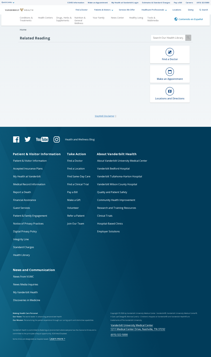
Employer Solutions (108, 231)
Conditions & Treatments (26, 19)
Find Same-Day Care (78, 176)
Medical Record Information (29, 184)
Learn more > (57, 338)
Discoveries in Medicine (26, 300)
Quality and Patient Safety (112, 192)
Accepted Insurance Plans (28, 168)
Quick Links (7, 2)
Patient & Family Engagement (30, 215)
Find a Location (76, 168)
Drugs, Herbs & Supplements (64, 19)
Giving (191, 9)
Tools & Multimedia (152, 19)
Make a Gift (73, 200)
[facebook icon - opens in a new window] (16, 139)
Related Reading (35, 38)
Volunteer (73, 208)
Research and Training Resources (116, 208)
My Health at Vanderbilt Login (125, 2)
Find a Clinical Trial (78, 184)
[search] (168, 38)
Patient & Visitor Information (30, 160)
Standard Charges (23, 247)
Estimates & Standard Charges (156, 2)
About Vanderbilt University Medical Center (122, 160)
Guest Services (21, 208)
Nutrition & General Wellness (80, 20)
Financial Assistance (24, 200)
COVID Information (75, 2)
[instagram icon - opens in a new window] (56, 139)
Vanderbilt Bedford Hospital (113, 168)
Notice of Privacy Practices (28, 223)
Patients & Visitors (102, 9)
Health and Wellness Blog (80, 139)
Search (205, 9)
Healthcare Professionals (153, 9)
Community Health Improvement (116, 200)
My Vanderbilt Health (25, 292)
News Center (117, 17)
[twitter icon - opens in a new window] (27, 139)
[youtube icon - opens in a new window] (42, 139)
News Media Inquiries (25, 284)
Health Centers (45, 17)
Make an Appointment (98, 2)
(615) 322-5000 (203, 2)
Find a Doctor (82, 9)
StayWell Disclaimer (104, 115)
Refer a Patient (75, 215)
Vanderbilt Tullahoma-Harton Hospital (119, 176)
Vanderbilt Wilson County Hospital (117, 184)
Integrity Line (21, 239)
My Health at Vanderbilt (27, 176)
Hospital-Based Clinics (110, 223)
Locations (177, 9)
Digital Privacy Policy (25, 231)
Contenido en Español (191, 19)
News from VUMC (23, 276)
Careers (189, 2)
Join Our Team (75, 223)
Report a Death (22, 192)
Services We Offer (127, 9)
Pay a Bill (178, 2)
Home (23, 29)
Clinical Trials (104, 215)
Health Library (21, 255)
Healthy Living (136, 17)
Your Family (98, 17)
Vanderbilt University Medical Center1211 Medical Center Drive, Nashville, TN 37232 (137, 327)
